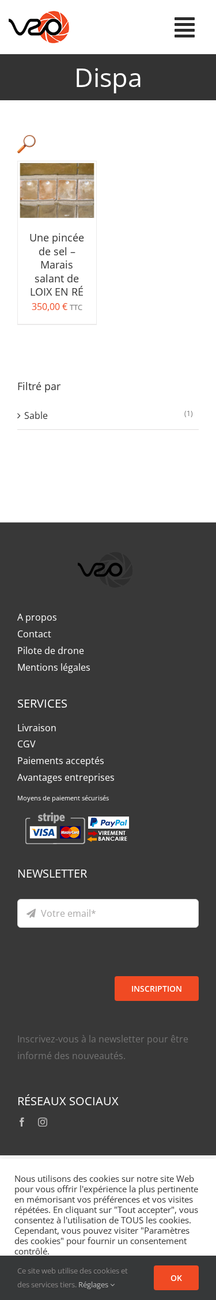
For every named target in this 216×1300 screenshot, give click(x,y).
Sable (36, 415)
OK (176, 1277)
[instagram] (42, 1122)
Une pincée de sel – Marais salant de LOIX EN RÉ (56, 264)
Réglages (94, 1284)
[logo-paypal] (105, 544)
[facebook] (21, 1122)
